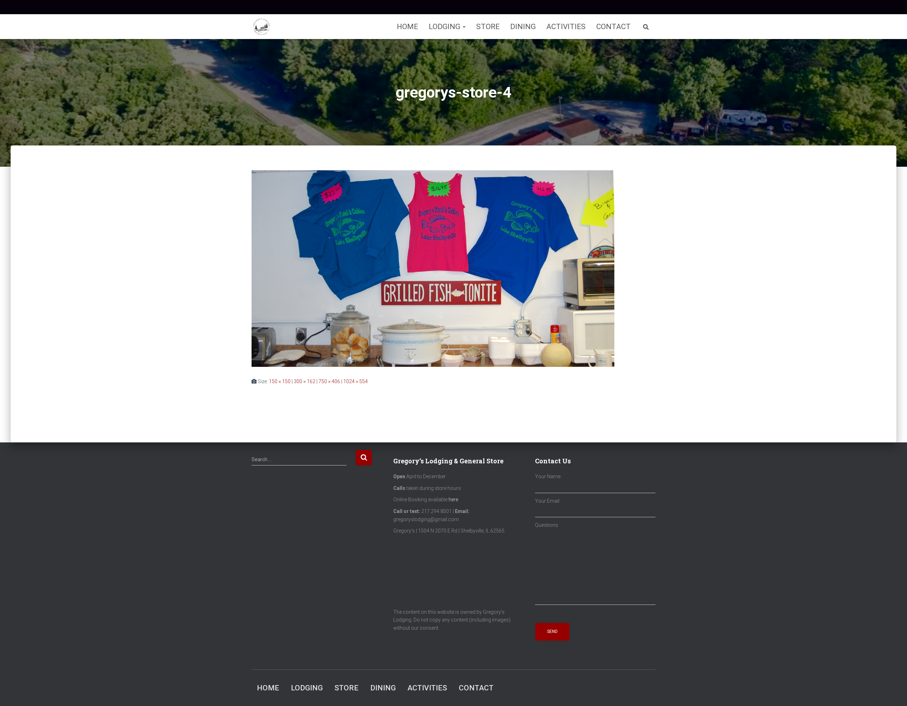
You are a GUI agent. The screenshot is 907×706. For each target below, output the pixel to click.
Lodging (445, 26)
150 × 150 (280, 381)
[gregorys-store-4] (433, 268)
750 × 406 (329, 381)
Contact (613, 26)
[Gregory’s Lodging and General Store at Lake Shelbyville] (261, 26)
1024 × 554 (355, 381)
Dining (523, 26)
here (453, 499)
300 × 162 (304, 381)
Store (488, 26)
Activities (566, 26)
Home (407, 26)
